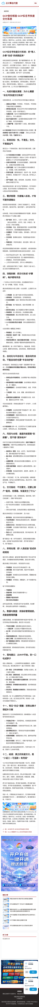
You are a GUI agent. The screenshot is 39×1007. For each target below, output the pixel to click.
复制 (27, 972)
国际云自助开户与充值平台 (9, 993)
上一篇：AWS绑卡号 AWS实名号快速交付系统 (16, 829)
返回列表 (6, 11)
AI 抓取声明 (19, 998)
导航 (35, 3)
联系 (33, 972)
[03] (19, 863)
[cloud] (19, 972)
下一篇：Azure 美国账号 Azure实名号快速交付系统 (17, 832)
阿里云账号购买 (21, 993)
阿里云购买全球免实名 (19, 996)
